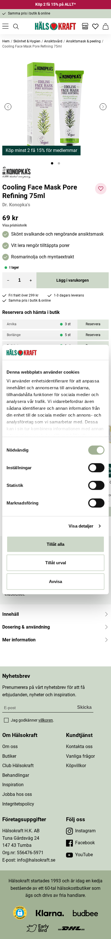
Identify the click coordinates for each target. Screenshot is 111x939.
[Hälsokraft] (55, 26)
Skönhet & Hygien (26, 41)
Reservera (93, 324)
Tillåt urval (55, 562)
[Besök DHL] (71, 928)
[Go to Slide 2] (59, 163)
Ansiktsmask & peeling (83, 41)
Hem (6, 41)
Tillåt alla (55, 543)
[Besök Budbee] (85, 912)
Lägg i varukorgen (72, 280)
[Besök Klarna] (50, 912)
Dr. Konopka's (16, 204)
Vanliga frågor (80, 756)
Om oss (10, 746)
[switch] (96, 467)
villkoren (45, 720)
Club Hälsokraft (18, 765)
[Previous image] (8, 106)
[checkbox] (6, 720)
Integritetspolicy (18, 804)
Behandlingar (15, 775)
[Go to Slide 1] (52, 163)
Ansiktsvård (53, 41)
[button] (55, 106)
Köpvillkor (76, 765)
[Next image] (103, 106)
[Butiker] (85, 26)
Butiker (9, 756)
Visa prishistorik (14, 225)
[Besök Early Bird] (37, 927)
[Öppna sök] (16, 26)
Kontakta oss (79, 746)
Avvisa (55, 581)
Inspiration (13, 784)
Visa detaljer (81, 526)
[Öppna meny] (5, 26)
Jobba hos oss (17, 794)
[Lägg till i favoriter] (100, 188)
